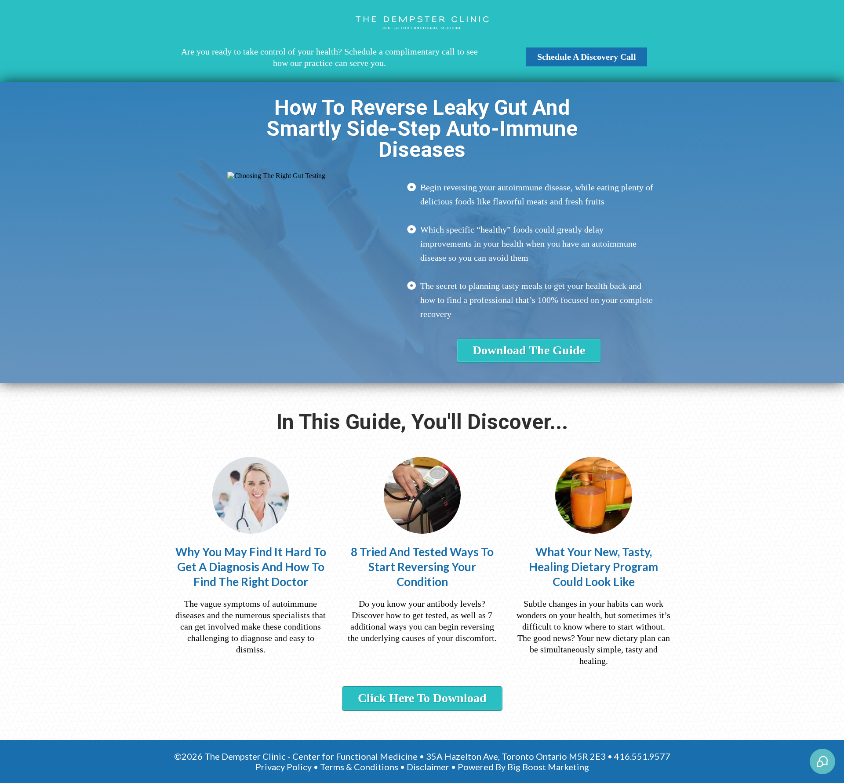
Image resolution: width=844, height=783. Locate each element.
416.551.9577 (642, 756)
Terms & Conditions (359, 766)
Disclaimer (428, 766)
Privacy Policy (283, 766)
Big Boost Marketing (548, 766)
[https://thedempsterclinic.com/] (422, 22)
